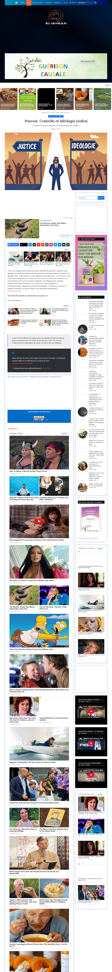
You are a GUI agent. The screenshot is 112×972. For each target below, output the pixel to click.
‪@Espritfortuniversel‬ (14, 291)
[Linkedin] (30, 244)
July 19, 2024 (46, 368)
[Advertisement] (56, 39)
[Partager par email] (63, 244)
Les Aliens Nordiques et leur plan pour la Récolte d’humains (96, 409)
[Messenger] (59, 244)
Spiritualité (57, 2)
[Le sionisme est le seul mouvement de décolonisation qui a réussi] (83, 466)
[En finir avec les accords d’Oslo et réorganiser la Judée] (83, 444)
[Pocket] (51, 244)
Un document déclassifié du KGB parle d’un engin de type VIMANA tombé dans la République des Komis (96, 305)
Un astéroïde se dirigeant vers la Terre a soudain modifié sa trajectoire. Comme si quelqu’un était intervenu (96, 317)
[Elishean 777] (56, 17)
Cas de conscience (54, 116)
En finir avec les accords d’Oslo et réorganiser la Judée (96, 442)
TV (28, 2)
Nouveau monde (37, 2)
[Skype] (55, 244)
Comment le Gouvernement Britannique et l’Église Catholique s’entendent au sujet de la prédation (96, 374)
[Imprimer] (68, 244)
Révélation (48, 2)
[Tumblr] (34, 244)
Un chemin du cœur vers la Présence (88, 538)
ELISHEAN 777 (13, 429)
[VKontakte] (47, 244)
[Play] (56, 161)
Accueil (46, 112)
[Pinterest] (38, 244)
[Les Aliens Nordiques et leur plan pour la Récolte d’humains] (83, 412)
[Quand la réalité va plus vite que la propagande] (83, 488)
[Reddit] (42, 244)
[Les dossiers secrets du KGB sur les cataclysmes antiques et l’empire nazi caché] (83, 387)
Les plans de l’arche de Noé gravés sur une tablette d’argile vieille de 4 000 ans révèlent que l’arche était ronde (96, 352)
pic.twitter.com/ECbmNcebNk (22, 363)
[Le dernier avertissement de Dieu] (83, 329)
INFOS (22, 2)
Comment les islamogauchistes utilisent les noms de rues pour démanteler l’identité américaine (96, 339)
